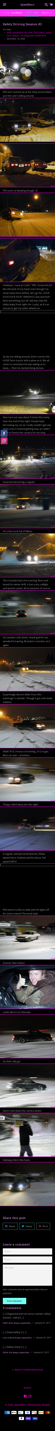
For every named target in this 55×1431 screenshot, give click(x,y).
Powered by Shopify (39, 1404)
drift (30, 32)
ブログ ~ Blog (32, 12)
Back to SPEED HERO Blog (28, 1369)
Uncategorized (27, 35)
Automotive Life (20, 32)
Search (27, 1387)
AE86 (9, 32)
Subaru (15, 35)
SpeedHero (27, 4)
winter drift (40, 35)
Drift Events (39, 32)
